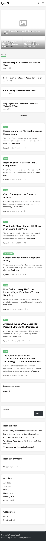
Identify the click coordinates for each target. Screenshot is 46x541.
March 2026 (8, 493)
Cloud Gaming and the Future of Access (19, 91)
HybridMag (26, 537)
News (6, 127)
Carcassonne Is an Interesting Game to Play (19, 447)
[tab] (3, 55)
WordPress (15, 537)
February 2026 (8, 497)
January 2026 (8, 500)
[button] (34, 12)
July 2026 (7, 483)
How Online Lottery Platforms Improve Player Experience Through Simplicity (21, 292)
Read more (16, 143)
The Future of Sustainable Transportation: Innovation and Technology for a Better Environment (22, 358)
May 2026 (7, 490)
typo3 (5, 3)
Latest (3, 55)
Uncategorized (8, 253)
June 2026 (7, 486)
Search (6, 410)
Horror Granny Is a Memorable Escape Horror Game (22, 431)
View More (23, 116)
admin (7, 148)
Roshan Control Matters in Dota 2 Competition (22, 78)
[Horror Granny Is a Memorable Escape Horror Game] (23, 23)
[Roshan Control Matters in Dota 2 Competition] (34, 42)
